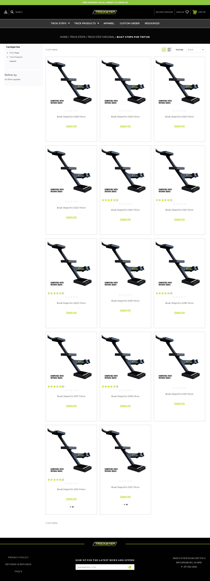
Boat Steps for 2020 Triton (71, 303)
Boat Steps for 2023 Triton (71, 207)
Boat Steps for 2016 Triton (125, 396)
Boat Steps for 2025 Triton (125, 116)
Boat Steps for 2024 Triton (179, 116)
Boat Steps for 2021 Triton (180, 209)
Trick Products (85, 23)
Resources (152, 23)
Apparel (109, 23)
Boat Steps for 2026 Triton (71, 116)
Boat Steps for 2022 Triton (125, 209)
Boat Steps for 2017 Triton (71, 396)
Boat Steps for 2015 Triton (180, 394)
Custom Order (130, 23)
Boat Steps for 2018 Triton (179, 303)
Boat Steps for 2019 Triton (125, 300)
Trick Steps (58, 23)
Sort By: (180, 49)
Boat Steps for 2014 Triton (71, 489)
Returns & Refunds (18, 564)
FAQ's (18, 571)
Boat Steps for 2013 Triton (125, 487)
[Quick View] (90, 63)
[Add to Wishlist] (90, 71)
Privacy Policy (18, 557)
